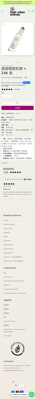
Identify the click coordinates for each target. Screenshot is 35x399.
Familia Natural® (9, 224)
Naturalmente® (9, 245)
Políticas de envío (10, 321)
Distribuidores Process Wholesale (15, 293)
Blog (5, 273)
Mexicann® (7, 241)
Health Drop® (8, 228)
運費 (7, 86)
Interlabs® (7, 232)
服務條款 (6, 325)
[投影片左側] (14, 63)
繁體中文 (16, 385)
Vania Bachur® (8, 253)
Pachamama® (8, 249)
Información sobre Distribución (14, 281)
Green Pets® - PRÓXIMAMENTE (14, 261)
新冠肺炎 (6, 309)
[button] (2, 11)
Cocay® (6, 220)
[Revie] (28, 179)
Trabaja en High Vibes (11, 289)
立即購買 (17, 108)
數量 (2, 93)
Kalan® (6, 237)
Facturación (8, 336)
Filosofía (6, 285)
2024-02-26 (7, 186)
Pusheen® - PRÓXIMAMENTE (13, 257)
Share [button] (5, 163)
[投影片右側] (21, 63)
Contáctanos (8, 277)
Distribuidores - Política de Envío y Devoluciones (15, 331)
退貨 (5, 317)
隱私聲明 (6, 305)
